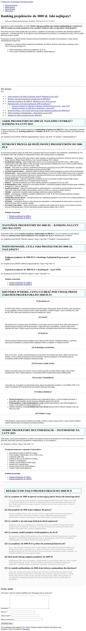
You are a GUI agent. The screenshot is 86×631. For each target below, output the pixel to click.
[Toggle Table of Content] (2, 91)
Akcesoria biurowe (11, 5)
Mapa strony (9, 11)
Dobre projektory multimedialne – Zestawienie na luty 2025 (30, 113)
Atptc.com (8, 21)
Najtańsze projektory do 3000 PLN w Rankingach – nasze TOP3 (33, 108)
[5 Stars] (50, 627)
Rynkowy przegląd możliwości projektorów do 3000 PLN (29, 99)
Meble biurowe (10, 7)
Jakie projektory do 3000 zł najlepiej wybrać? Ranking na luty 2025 (33, 97)
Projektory (32, 21)
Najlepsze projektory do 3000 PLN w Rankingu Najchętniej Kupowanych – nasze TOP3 (41, 106)
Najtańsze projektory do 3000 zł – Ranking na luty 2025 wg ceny (32, 101)
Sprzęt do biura (10, 9)
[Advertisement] (43, 68)
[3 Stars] (37, 627)
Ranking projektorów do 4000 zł (20, 216)
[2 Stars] (31, 627)
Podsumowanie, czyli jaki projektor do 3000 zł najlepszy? (29, 104)
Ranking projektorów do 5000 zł (20, 218)
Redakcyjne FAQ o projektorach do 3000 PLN (25, 115)
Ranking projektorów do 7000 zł (20, 477)
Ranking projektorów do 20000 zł (20, 284)
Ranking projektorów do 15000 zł (20, 283)
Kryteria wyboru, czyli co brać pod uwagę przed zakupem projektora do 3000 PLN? (39, 111)
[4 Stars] (43, 627)
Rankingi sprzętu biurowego (20, 21)
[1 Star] (25, 627)
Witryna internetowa (7, 619)
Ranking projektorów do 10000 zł (20, 479)
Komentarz (5, 608)
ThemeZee (26, 629)
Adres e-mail (6, 616)
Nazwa (4, 612)
